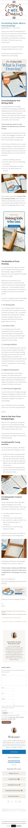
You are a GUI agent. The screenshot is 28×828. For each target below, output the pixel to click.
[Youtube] (20, 801)
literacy (13, 614)
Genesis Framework (21, 810)
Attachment (4, 710)
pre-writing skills (19, 614)
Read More (18, 826)
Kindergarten (8, 611)
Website (3, 699)
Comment (4, 674)
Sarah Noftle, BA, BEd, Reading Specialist (14, 643)
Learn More (14, 764)
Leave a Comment (16, 28)
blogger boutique (12, 810)
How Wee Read (18, 140)
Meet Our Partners (14, 758)
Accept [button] (13, 826)
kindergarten (9, 614)
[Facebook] (8, 801)
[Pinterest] (16, 801)
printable (24, 614)
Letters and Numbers (16, 611)
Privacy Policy (22, 809)
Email (3, 693)
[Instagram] (12, 801)
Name (3, 687)
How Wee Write (7, 133)
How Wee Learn (14, 9)
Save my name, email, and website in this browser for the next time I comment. (12, 706)
